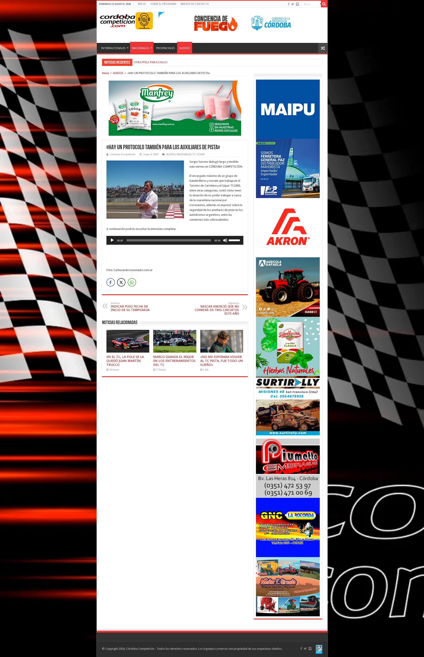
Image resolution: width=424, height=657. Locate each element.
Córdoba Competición (123, 154)
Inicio (105, 73)
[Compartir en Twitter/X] (121, 282)
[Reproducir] (112, 240)
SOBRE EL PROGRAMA (163, 4)
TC (194, 154)
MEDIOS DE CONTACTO (195, 4)
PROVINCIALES (165, 48)
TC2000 (200, 154)
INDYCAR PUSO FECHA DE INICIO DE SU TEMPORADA (130, 307)
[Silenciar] (225, 240)
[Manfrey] (175, 107)
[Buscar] (324, 4)
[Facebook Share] (110, 282)
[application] (174, 240)
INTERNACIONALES (113, 48)
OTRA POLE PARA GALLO (150, 62)
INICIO (142, 4)
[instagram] (297, 4)
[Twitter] (293, 4)
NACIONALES (140, 48)
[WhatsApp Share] (132, 282)
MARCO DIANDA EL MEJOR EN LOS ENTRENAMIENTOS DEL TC (176, 62)
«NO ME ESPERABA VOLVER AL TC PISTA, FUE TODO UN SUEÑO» (221, 361)
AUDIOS (184, 48)
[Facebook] (288, 4)
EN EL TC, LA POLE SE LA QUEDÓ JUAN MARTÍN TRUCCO (125, 361)
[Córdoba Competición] (117, 20)
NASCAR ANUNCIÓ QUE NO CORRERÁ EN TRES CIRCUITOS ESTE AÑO (217, 308)
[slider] (235, 240)
